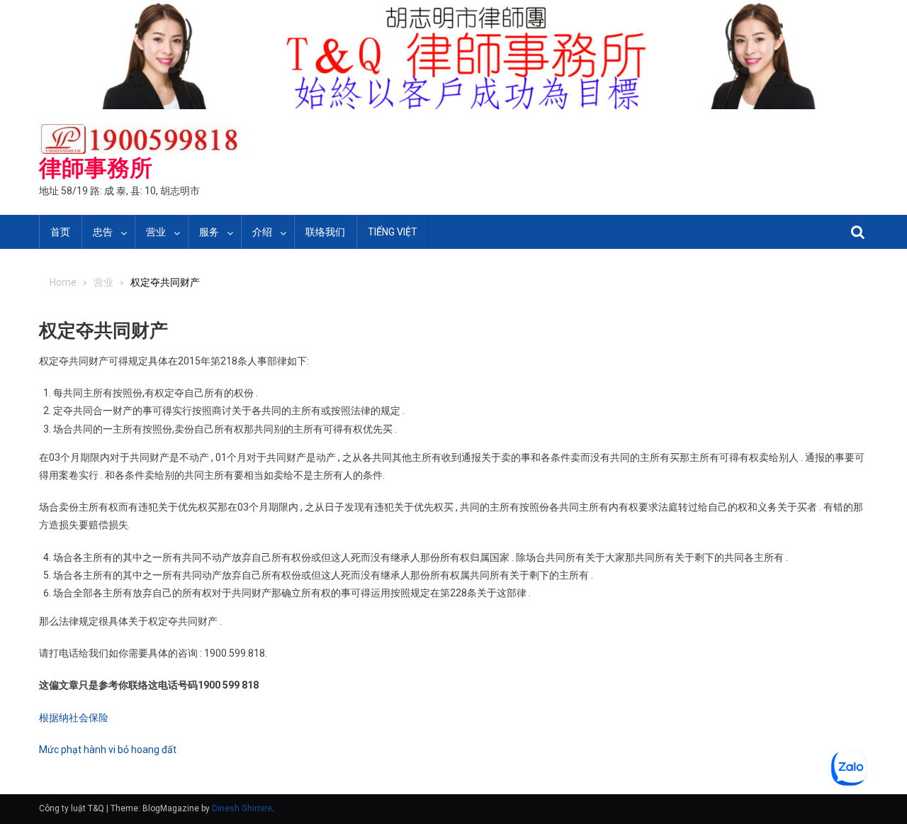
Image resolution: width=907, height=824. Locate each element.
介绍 (262, 232)
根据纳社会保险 (73, 717)
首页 (60, 232)
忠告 (103, 232)
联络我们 (325, 232)
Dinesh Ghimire (242, 808)
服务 (209, 232)
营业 (156, 232)
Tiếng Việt (392, 232)
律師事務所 (95, 168)
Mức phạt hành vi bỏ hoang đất (107, 749)
